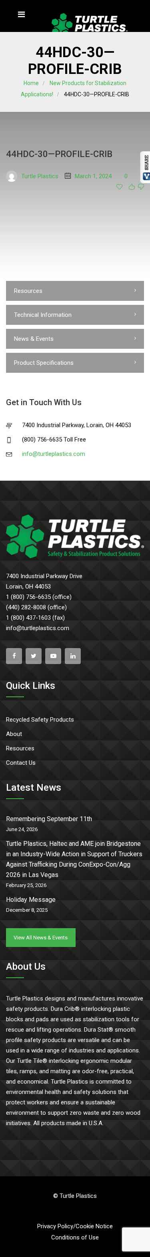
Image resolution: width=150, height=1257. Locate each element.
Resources (28, 290)
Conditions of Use (75, 1237)
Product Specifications (44, 362)
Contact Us (21, 762)
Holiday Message (31, 899)
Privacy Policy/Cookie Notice (75, 1226)
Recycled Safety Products (40, 719)
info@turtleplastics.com (53, 453)
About (14, 734)
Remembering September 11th (49, 819)
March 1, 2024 (93, 176)
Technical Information (43, 314)
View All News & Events (41, 938)
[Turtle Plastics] (90, 26)
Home (31, 83)
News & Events (34, 338)
